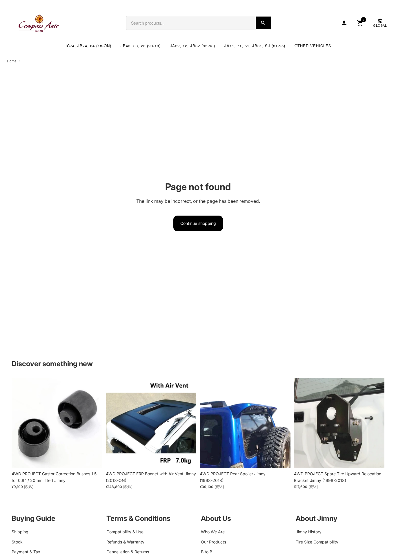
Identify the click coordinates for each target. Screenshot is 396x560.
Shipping (20, 531)
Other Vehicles (313, 45)
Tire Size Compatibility (317, 541)
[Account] (344, 23)
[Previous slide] (114, 423)
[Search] (263, 23)
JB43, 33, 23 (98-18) (141, 45)
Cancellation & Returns (127, 551)
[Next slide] (187, 423)
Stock (17, 541)
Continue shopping (198, 223)
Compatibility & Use (124, 531)
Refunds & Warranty (125, 541)
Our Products (213, 541)
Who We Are (213, 531)
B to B (206, 551)
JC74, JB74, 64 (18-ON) (88, 45)
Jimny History (308, 531)
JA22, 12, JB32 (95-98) (192, 45)
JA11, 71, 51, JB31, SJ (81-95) (254, 45)
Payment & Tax (26, 551)
